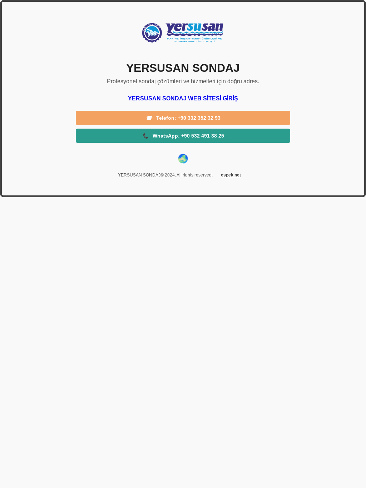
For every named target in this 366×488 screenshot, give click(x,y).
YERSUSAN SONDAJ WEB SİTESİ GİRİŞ (183, 98)
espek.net (231, 175)
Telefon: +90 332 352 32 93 (183, 118)
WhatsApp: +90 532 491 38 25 (183, 136)
